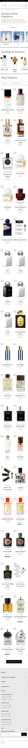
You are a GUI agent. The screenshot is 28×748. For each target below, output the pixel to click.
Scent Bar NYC (4, 711)
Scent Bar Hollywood (6, 694)
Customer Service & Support (8, 677)
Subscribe (24, 734)
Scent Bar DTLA (5, 702)
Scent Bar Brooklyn (6, 719)
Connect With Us (5, 686)
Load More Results (14, 661)
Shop (2, 728)
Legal (16, 740)
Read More (13, 27)
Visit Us (3, 690)
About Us (3, 672)
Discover (3, 681)
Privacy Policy (10, 740)
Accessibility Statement (23, 740)
